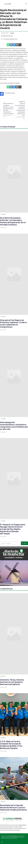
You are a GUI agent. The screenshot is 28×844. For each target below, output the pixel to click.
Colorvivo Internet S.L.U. (14, 835)
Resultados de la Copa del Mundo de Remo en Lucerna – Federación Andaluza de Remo (13, 807)
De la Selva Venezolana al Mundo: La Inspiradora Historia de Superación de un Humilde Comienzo (13, 221)
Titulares (12, 33)
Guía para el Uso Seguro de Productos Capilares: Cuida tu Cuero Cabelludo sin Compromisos (13, 323)
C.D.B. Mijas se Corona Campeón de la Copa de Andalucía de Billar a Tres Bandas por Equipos (11, 744)
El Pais (17, 83)
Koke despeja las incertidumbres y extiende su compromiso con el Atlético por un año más (14, 425)
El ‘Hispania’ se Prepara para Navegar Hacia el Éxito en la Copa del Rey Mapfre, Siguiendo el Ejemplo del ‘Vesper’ (12, 529)
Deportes (3, 676)
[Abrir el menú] (26, 3)
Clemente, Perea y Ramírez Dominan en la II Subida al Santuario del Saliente (12, 682)
